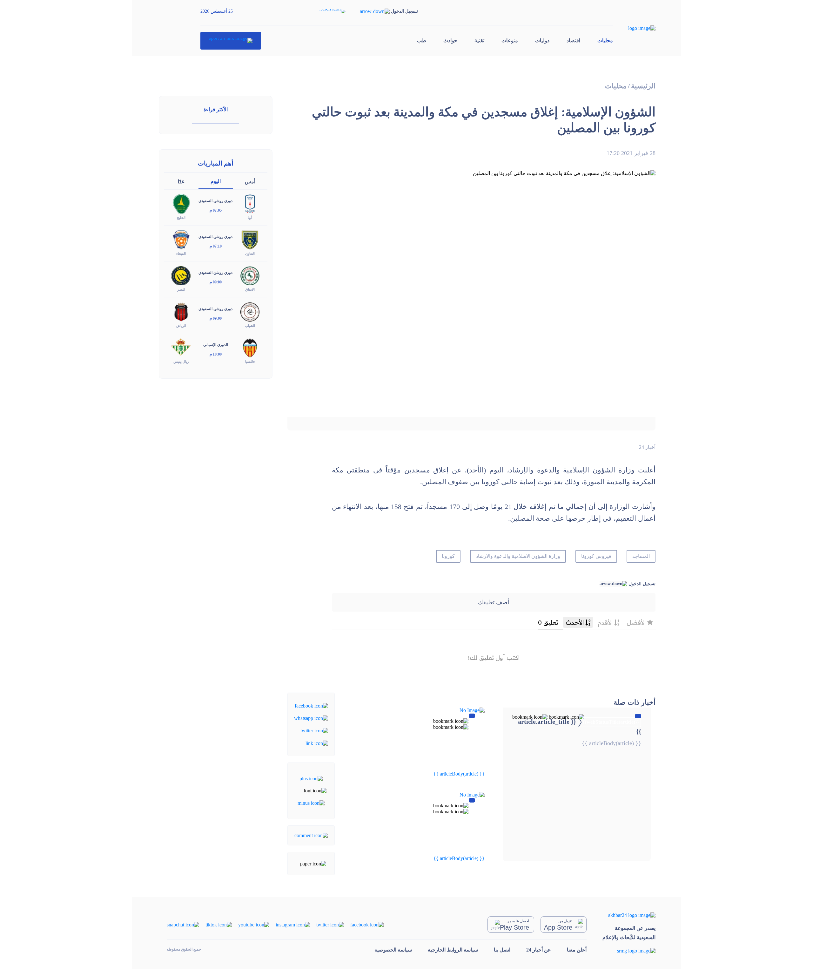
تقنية (479, 40)
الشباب (250, 326)
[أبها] (249, 203)
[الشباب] (249, 311)
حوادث (450, 40)
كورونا (448, 556)
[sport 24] (230, 40)
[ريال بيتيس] (181, 347)
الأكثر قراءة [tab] (216, 109)
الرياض (181, 326)
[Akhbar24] (628, 915)
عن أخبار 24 (538, 949)
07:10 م (216, 246)
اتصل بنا (502, 949)
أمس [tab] (250, 181)
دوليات (542, 40)
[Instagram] (293, 924)
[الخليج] (181, 203)
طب (421, 40)
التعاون (250, 253)
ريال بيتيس (181, 361)
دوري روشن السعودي (215, 201)
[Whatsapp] (311, 718)
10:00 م (216, 354)
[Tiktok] (218, 924)
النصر (181, 289)
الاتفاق (250, 289)
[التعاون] (249, 239)
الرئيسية (643, 86)
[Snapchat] (183, 924)
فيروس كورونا (596, 556)
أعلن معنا (577, 949)
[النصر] (181, 275)
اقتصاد (573, 40)
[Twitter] (314, 730)
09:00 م (216, 282)
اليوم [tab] (216, 181)
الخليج (181, 218)
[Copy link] (317, 742)
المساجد (641, 556)
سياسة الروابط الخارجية (453, 949)
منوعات (509, 40)
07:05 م (216, 210)
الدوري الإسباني (215, 344)
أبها (250, 218)
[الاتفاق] (249, 275)
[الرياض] (181, 311)
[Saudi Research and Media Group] (628, 951)
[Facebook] (311, 705)
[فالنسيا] (249, 347)
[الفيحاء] (181, 239)
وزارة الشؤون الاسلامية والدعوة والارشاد (518, 556)
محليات (605, 40)
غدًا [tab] (181, 181)
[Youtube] (253, 924)
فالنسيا (250, 361)
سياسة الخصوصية (393, 949)
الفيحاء (181, 253)
